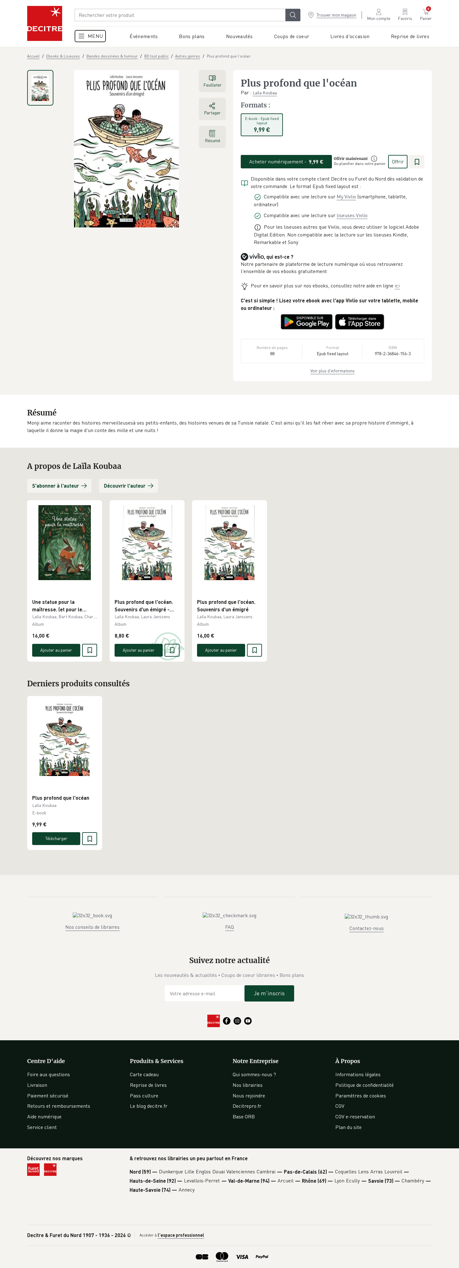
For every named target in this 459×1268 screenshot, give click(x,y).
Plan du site (348, 1127)
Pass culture (144, 1095)
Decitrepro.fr (247, 1106)
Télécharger (56, 838)
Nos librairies (248, 1085)
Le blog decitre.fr (148, 1106)
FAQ (229, 927)
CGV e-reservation (355, 1116)
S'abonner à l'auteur (55, 486)
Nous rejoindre (249, 1095)
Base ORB (244, 1116)
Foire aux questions (48, 1074)
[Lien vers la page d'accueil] (44, 23)
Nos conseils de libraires (92, 927)
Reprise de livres (148, 1085)
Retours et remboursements (58, 1106)
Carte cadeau (144, 1074)
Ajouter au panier (56, 650)
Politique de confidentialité (364, 1085)
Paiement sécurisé (47, 1095)
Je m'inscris (269, 993)
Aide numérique (44, 1116)
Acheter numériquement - (286, 161)
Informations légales (358, 1074)
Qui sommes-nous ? (254, 1074)
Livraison (37, 1085)
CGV (339, 1106)
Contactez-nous (366, 928)
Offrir (398, 161)
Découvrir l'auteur (125, 486)
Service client (42, 1127)
